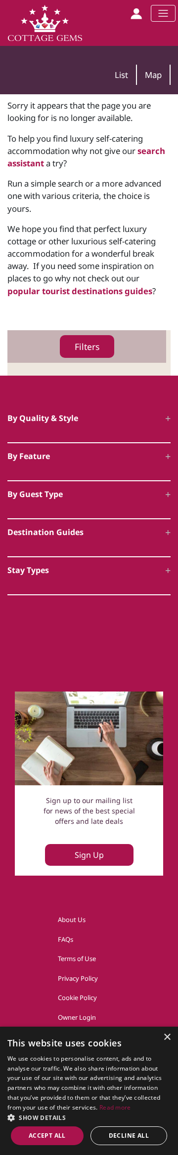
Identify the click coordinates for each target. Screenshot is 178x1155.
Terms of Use (77, 958)
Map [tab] (153, 74)
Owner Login (77, 1017)
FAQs (65, 939)
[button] (89, 1117)
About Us (72, 919)
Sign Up (89, 854)
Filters (87, 346)
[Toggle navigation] (163, 13)
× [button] (167, 1037)
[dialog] (89, 1091)
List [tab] (121, 74)
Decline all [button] (129, 1135)
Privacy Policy (78, 978)
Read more (115, 1107)
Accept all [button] (47, 1135)
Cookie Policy (77, 997)
